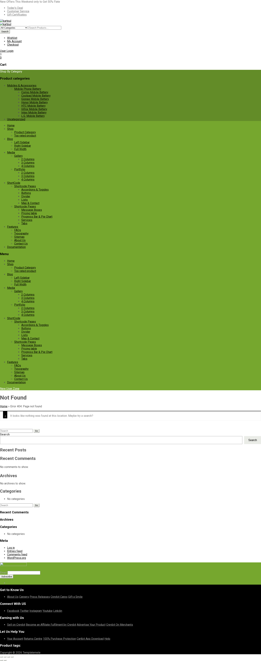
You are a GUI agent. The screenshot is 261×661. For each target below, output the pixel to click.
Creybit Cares (59, 596)
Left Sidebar (22, 142)
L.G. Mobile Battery (33, 116)
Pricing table (29, 213)
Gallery (18, 156)
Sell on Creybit (16, 624)
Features (12, 226)
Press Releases (40, 596)
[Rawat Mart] (5, 21)
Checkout (13, 44)
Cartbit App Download (90, 638)
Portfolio (19, 169)
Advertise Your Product (91, 624)
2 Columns (27, 159)
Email (3, 572)
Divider (25, 196)
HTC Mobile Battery (33, 105)
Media (11, 152)
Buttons (26, 193)
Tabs (24, 223)
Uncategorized (16, 119)
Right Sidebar (22, 145)
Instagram (35, 611)
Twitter (24, 611)
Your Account (15, 638)
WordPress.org (16, 558)
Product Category (25, 132)
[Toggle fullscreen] (5, 656)
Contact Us (21, 243)
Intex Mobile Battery (34, 112)
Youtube (48, 611)
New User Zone (9, 388)
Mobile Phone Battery (27, 89)
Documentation (16, 247)
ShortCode (13, 183)
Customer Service (18, 11)
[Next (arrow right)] (5, 660)
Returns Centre (33, 638)
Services (26, 220)
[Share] (8, 656)
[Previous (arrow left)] (1, 660)
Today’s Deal (15, 8)
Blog (10, 139)
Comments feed (17, 554)
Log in (11, 547)
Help (107, 638)
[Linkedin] (14, 583)
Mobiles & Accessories (21, 85)
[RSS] (17, 583)
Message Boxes (31, 210)
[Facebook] (8, 583)
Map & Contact (30, 203)
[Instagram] (22, 583)
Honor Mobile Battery (34, 102)
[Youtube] (19, 583)
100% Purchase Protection (59, 638)
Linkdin (57, 611)
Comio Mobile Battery (34, 92)
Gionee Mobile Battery (35, 99)
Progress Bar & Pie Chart (36, 216)
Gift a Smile (75, 596)
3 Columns (27, 162)
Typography (21, 233)
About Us (20, 240)
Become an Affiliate (38, 624)
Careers (24, 596)
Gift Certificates (17, 14)
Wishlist (12, 38)
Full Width (20, 149)
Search (5, 434)
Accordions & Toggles (35, 189)
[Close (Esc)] (12, 656)
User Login (6, 51)
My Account (14, 41)
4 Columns (27, 166)
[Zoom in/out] (1, 656)
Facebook (13, 611)
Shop (10, 129)
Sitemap (19, 237)
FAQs (17, 230)
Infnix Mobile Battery (34, 109)
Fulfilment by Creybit (63, 624)
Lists (24, 199)
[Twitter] (11, 583)
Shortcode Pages (25, 186)
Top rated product (25, 135)
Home (11, 125)
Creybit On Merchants (119, 624)
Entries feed (14, 551)
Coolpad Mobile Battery (36, 95)
